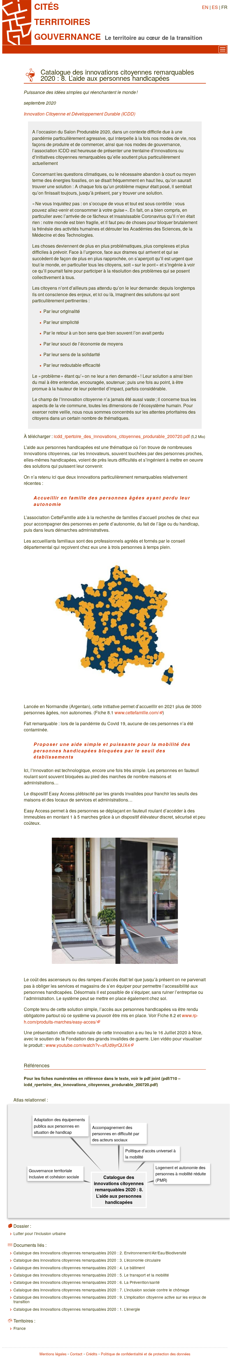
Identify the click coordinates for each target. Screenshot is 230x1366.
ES (215, 7)
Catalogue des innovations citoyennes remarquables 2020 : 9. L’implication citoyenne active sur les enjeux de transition (109, 1299)
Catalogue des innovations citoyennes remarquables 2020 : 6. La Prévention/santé (86, 1282)
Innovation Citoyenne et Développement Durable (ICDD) (79, 113)
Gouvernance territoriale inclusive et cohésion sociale (54, 1173)
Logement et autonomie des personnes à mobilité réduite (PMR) (180, 1173)
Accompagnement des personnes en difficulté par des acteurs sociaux (115, 1133)
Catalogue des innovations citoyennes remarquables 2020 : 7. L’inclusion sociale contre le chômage (101, 1290)
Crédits (91, 1353)
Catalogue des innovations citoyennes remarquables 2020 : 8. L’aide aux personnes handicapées (119, 1190)
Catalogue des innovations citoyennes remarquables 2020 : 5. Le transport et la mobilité (91, 1275)
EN (205, 7)
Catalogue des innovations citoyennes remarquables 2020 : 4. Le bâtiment (79, 1267)
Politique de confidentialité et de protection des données (145, 1353)
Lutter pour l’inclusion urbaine (39, 1233)
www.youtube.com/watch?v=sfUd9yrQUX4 (88, 1045)
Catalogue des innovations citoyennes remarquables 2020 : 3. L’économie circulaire (87, 1260)
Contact (76, 1353)
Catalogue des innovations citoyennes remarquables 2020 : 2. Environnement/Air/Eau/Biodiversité (99, 1253)
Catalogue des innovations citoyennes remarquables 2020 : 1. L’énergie (76, 1309)
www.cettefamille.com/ (137, 712)
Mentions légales (53, 1353)
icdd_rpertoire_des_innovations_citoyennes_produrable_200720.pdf (122, 436)
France (19, 1328)
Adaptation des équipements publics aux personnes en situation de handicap (59, 1125)
